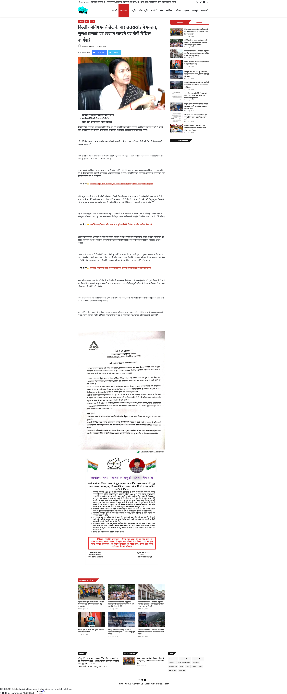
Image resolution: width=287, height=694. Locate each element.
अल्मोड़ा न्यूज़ (196, 662)
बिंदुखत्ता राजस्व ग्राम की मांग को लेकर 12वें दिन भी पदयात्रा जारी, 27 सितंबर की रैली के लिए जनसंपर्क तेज (91, 604)
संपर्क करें (204, 10)
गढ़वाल (187, 666)
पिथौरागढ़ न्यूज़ (172, 670)
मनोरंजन (169, 10)
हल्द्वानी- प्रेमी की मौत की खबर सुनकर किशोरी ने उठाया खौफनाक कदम (116, 2)
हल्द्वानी (114, 10)
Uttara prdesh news (184, 662)
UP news (171, 662)
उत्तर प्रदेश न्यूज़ (173, 666)
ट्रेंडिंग (194, 666)
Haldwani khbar (185, 659)
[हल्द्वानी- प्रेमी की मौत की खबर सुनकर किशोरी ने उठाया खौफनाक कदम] (91, 619)
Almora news (173, 659)
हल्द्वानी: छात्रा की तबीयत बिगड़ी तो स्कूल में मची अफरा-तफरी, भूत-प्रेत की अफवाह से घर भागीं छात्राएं (196, 106)
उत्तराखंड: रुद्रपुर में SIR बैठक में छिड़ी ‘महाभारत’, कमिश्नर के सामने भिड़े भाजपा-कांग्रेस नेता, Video (195, 127)
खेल (161, 10)
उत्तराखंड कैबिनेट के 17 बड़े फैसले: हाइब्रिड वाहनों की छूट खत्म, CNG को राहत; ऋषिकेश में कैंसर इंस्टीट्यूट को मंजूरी (151, 604)
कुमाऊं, (87, 21)
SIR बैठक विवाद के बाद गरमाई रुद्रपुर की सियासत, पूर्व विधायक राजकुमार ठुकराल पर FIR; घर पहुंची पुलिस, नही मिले (121, 604)
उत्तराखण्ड (123, 10)
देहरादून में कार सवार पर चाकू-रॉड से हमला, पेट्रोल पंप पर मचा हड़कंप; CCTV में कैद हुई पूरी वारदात (121, 632)
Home (120, 684)
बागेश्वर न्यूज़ (182, 670)
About (128, 684)
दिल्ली (200, 666)
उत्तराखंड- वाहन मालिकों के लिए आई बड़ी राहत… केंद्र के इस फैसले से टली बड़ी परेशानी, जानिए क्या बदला (195, 95)
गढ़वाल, (92, 21)
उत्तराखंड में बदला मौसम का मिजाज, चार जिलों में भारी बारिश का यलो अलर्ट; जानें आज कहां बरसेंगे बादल (151, 632)
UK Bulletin (13, 689)
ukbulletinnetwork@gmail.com (92, 666)
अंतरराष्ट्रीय (143, 10)
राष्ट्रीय (133, 10)
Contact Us (137, 684)
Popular (199, 22)
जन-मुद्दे (195, 10)
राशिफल (178, 10)
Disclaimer (150, 684)
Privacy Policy (162, 684)
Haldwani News (198, 659)
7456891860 (28, 693)
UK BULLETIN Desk (88, 46)
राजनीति (154, 10)
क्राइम (187, 10)
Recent (180, 22)
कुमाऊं (181, 666)
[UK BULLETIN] (83, 10)
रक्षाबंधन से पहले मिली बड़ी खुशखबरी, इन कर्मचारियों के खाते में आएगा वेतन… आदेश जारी (195, 117)
